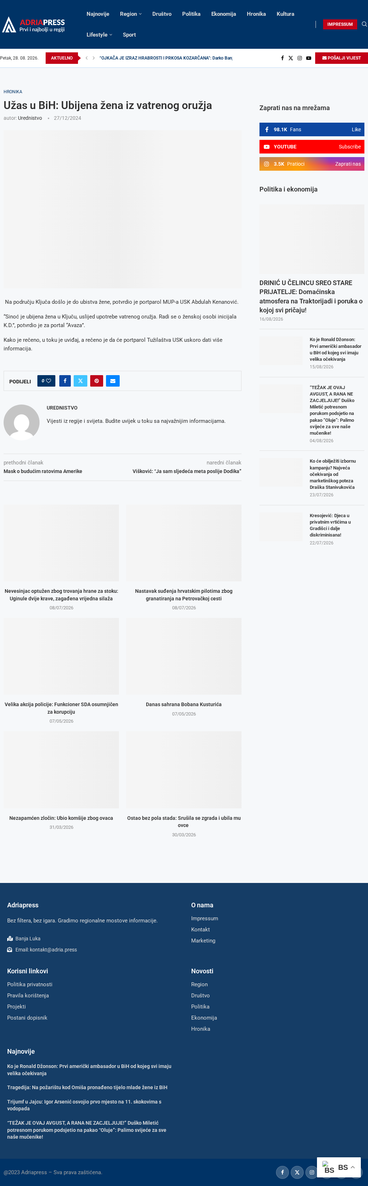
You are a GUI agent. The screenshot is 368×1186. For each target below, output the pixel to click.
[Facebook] (282, 58)
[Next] (94, 58)
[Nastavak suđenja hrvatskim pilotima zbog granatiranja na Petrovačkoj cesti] (184, 543)
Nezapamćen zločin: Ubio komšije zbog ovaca (61, 818)
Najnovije (98, 14)
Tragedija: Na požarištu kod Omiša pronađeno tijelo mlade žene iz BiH (87, 1087)
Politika (191, 14)
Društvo (161, 14)
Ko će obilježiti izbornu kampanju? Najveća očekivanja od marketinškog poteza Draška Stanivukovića (333, 474)
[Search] (364, 24)
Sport (129, 35)
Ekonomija (223, 14)
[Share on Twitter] (80, 381)
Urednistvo (30, 118)
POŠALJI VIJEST (344, 58)
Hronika (256, 14)
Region (128, 14)
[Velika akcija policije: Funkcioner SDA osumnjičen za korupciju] (61, 656)
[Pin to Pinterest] (96, 381)
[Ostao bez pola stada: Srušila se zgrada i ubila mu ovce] (184, 769)
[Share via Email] (113, 381)
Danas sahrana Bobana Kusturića (184, 704)
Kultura (285, 14)
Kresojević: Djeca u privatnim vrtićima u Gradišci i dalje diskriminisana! (330, 525)
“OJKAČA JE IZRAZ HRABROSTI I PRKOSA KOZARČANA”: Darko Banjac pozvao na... (181, 58)
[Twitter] (291, 58)
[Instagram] (299, 58)
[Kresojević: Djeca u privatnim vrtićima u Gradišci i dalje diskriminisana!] (281, 526)
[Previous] (86, 58)
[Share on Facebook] (65, 381)
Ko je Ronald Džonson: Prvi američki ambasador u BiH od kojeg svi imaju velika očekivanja (336, 349)
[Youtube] (309, 58)
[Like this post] (48, 381)
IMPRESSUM (340, 24)
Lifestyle (97, 35)
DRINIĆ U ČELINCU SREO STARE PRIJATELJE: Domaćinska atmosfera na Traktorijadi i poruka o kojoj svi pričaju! (311, 296)
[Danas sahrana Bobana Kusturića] (184, 656)
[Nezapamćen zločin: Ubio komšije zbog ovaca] (61, 769)
